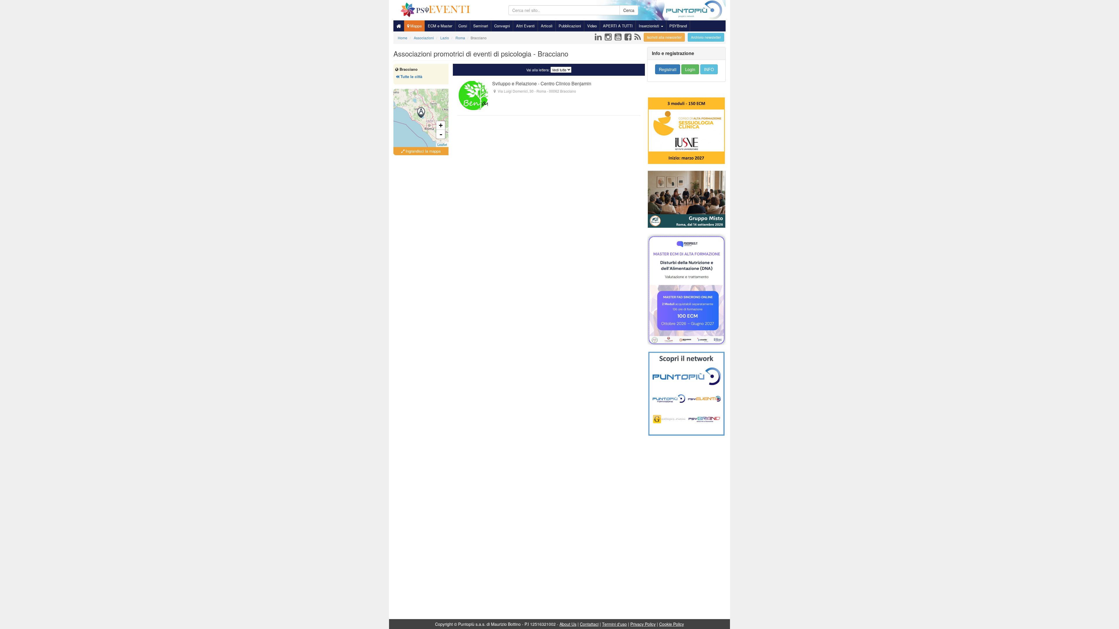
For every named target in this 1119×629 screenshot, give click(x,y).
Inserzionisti (649, 26)
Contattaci (589, 624)
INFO (709, 69)
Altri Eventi (525, 26)
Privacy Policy (643, 624)
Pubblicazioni (570, 26)
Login (690, 69)
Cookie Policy (671, 624)
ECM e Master (440, 26)
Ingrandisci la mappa (422, 151)
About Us (568, 624)
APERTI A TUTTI (618, 26)
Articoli (547, 26)
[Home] (398, 25)
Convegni (502, 26)
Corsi (462, 26)
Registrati (667, 69)
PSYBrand (678, 26)
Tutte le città (410, 76)
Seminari (480, 26)
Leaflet (442, 144)
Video (592, 26)
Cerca (628, 10)
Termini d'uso (614, 624)
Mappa (415, 26)
